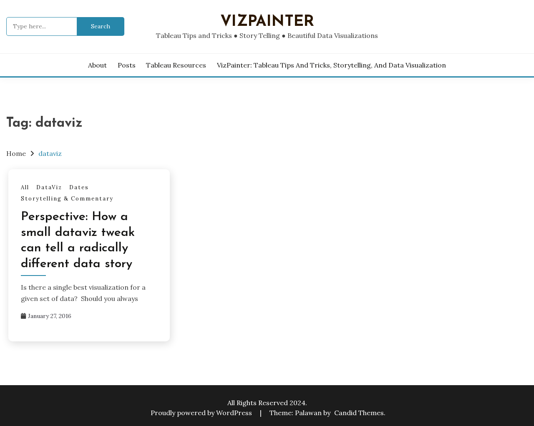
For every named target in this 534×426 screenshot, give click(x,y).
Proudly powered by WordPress (202, 412)
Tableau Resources (176, 65)
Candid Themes (359, 412)
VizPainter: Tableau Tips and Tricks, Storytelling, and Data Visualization (331, 65)
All (25, 187)
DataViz (49, 187)
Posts (127, 65)
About (97, 65)
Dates (79, 187)
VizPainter (267, 22)
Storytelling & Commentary (67, 198)
